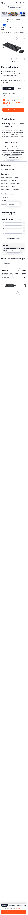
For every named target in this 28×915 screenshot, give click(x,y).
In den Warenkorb (15, 110)
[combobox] (12, 263)
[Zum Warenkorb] (24, 3)
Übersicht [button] (4, 905)
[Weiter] (23, 48)
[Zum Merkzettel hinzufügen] (22, 38)
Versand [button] (8, 88)
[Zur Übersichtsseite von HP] (4, 25)
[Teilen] (18, 38)
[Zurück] (3, 48)
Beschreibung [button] (12, 905)
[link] (8, 33)
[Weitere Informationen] (16, 93)
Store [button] (19, 88)
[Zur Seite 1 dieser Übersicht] (12, 61)
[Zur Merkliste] (20, 3)
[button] (14, 100)
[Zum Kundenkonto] (17, 3)
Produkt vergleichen (18, 58)
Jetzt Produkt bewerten (13, 238)
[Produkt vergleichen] (17, 292)
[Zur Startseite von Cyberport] (6, 3)
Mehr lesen (12, 157)
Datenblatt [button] (19, 905)
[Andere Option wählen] (23, 263)
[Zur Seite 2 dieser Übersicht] (14, 61)
